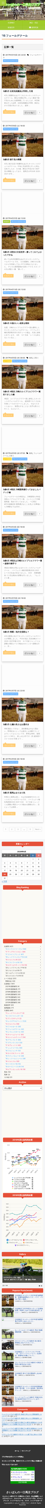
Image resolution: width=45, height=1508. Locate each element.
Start (39, 1285)
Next (39, 1271)
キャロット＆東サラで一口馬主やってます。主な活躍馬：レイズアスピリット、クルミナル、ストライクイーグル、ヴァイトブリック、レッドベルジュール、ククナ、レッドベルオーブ (22, 1498)
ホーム (17, 1451)
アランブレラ (17, 1477)
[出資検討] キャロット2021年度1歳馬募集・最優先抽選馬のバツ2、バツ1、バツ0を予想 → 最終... (29, 1297)
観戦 (31, 358)
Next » (38, 829)
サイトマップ (26, 1451)
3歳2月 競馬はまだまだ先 (14, 792)
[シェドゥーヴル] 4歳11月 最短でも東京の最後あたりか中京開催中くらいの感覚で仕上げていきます (22, 1423)
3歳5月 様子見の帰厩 (12, 159)
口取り (36, 358)
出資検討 (11, 23)
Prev (5, 1271)
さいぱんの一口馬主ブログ (22, 1492)
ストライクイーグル (20, 1472)
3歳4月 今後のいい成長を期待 (16, 323)
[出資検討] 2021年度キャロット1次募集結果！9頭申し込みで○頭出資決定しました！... (29, 1310)
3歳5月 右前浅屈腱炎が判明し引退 (18, 91)
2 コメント (8, 276)
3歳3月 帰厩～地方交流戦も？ (16, 632)
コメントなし (9, 112)
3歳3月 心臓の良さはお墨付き (16, 724)
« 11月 (4, 881)
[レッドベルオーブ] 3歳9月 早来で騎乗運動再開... (28, 1331)
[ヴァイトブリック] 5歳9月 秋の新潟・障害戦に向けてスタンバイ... (28, 1342)
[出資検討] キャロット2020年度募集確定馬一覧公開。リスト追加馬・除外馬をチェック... (29, 1388)
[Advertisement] (22, 202)
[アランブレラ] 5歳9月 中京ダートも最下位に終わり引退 (22, 1434)
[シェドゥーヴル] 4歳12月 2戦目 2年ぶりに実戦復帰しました (22, 1415)
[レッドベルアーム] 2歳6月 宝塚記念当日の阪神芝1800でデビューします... (28, 1398)
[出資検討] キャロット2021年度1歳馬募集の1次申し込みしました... (29, 1320)
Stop (41, 1285)
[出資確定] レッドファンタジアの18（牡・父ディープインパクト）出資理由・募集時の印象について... (28, 1353)
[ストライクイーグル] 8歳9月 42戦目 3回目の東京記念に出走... (29, 1363)
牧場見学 (11, 27)
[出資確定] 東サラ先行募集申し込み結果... (28, 1374)
